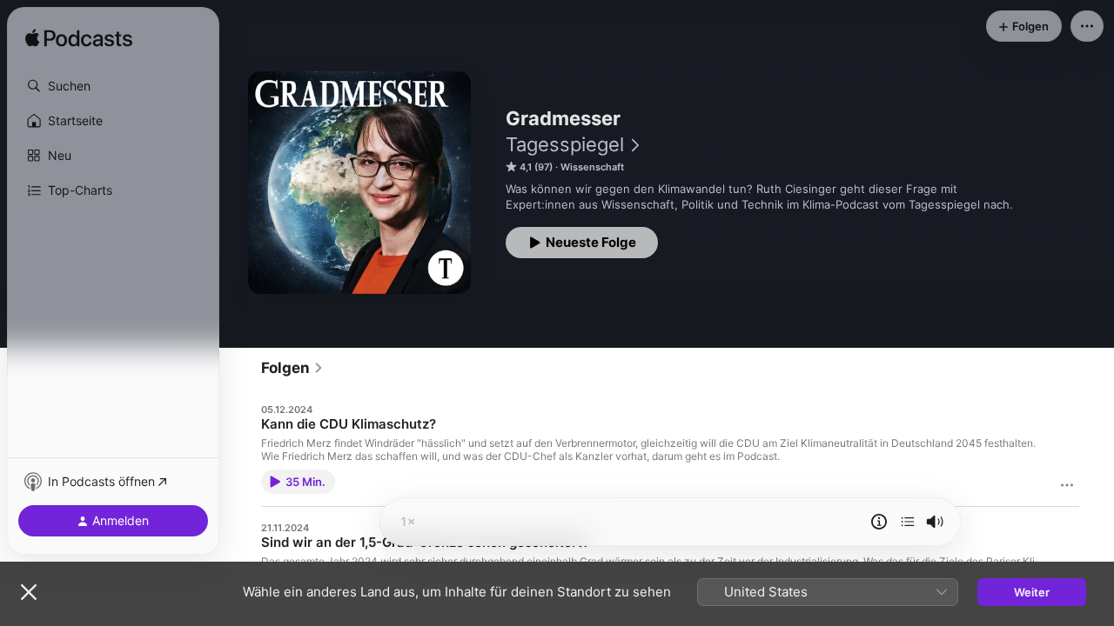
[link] (292, 367)
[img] (78, 39)
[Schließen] (29, 592)
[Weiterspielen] (907, 521)
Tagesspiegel (565, 144)
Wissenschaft (592, 167)
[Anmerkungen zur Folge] (879, 521)
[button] (113, 86)
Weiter (1032, 592)
